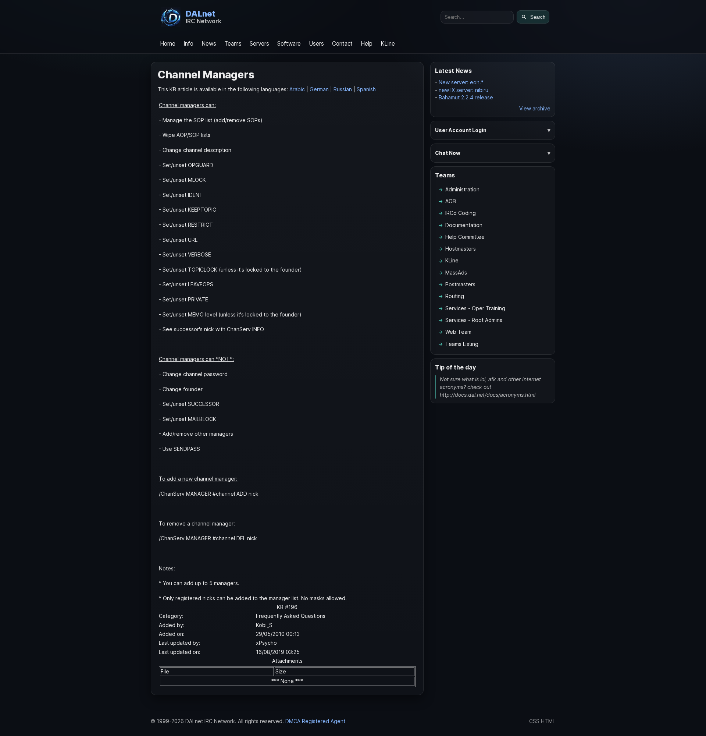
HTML (548, 721)
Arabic (297, 89)
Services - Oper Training (475, 308)
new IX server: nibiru (463, 90)
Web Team (458, 332)
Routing (454, 296)
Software (289, 43)
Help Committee (465, 237)
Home (167, 43)
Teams (233, 43)
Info (188, 43)
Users (316, 43)
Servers (259, 43)
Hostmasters (460, 248)
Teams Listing (461, 344)
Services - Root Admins (473, 320)
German (319, 89)
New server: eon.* (461, 82)
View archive (534, 108)
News (209, 43)
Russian (343, 89)
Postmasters (460, 284)
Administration (462, 189)
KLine (388, 43)
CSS (534, 721)
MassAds (456, 272)
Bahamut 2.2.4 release (466, 97)
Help (366, 43)
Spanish (366, 89)
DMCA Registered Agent (315, 721)
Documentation (463, 225)
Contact (342, 43)
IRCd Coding (460, 213)
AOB (450, 201)
